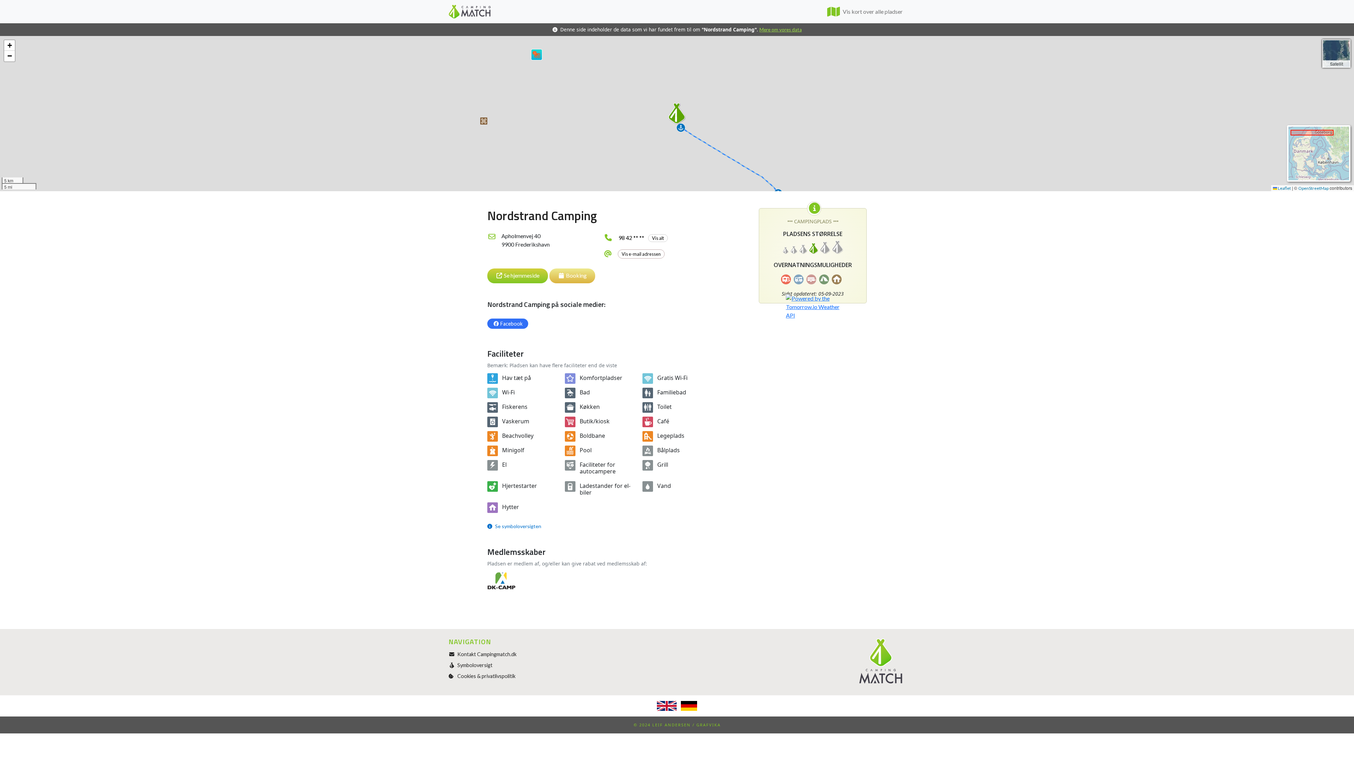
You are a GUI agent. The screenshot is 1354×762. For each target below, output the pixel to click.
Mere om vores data (781, 29)
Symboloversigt (475, 665)
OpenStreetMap (1313, 188)
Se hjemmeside (521, 275)
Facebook (511, 324)
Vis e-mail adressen (641, 254)
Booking (576, 275)
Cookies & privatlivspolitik (486, 676)
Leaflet (1284, 188)
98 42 (641, 237)
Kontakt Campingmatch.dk (487, 654)
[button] (483, 121)
